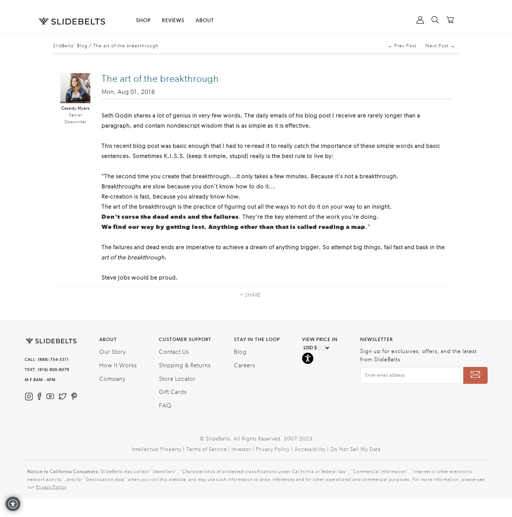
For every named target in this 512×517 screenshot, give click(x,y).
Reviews (173, 20)
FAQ (165, 406)
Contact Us (174, 352)
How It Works (118, 365)
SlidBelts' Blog (70, 45)
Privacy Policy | (275, 449)
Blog (240, 352)
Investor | (244, 449)
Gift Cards (173, 392)
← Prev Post (402, 45)
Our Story (112, 352)
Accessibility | (313, 449)
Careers (244, 365)
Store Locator (177, 379)
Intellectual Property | (159, 449)
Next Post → (440, 45)
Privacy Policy (51, 487)
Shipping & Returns (185, 365)
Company (112, 379)
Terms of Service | (209, 449)
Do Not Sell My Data (355, 449)
